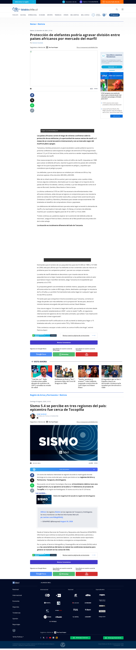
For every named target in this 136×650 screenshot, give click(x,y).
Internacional (32, 15)
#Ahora (43, 512)
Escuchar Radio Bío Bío (113, 2)
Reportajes (16, 624)
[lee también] (44, 499)
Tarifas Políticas (17, 637)
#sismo (58, 512)
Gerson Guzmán (38, 43)
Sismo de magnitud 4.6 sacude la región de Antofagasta (74, 496)
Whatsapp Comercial (82, 637)
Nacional (23, 15)
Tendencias (58, 15)
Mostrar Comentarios (64, 342)
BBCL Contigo (85, 15)
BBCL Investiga (74, 15)
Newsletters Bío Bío (71, 2)
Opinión (66, 15)
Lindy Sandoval (41, 414)
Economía (42, 15)
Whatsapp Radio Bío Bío (114, 638)
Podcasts (15, 15)
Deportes (50, 15)
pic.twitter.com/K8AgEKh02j (52, 517)
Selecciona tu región (22, 2)
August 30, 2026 (66, 521)
